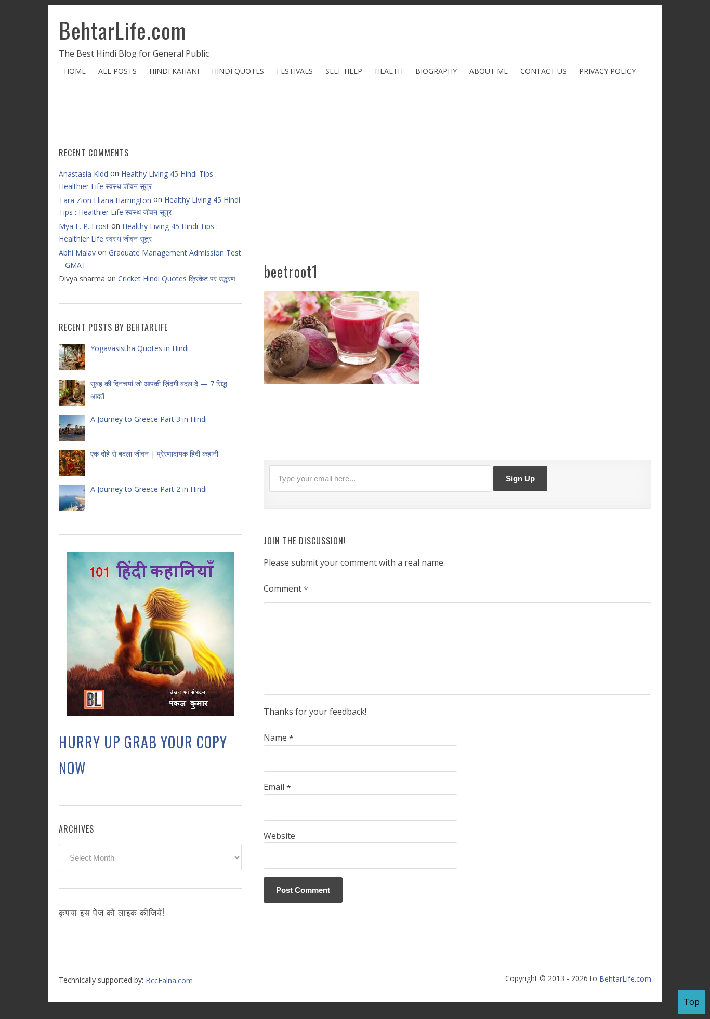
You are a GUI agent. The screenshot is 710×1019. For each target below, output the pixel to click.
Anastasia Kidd (83, 174)
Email (277, 787)
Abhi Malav (77, 253)
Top (691, 1002)
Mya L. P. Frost (84, 226)
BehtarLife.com (123, 30)
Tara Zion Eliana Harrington (105, 200)
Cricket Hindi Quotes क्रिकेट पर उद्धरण (176, 279)
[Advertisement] (457, 176)
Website (279, 835)
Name (279, 738)
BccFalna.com (169, 980)
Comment (286, 589)
